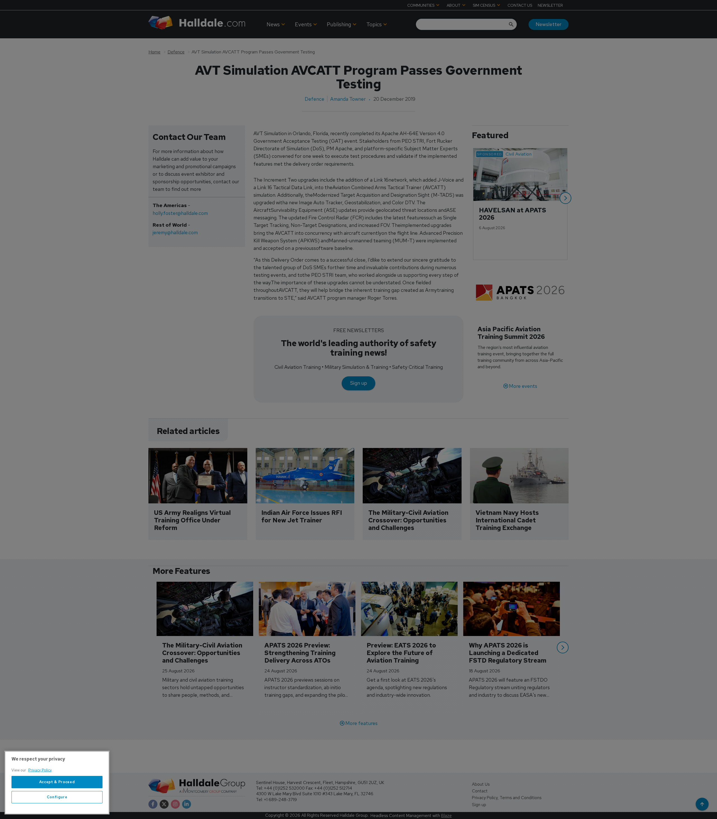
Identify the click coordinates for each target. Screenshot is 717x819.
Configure (57, 797)
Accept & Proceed (57, 782)
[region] (57, 783)
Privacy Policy (40, 770)
